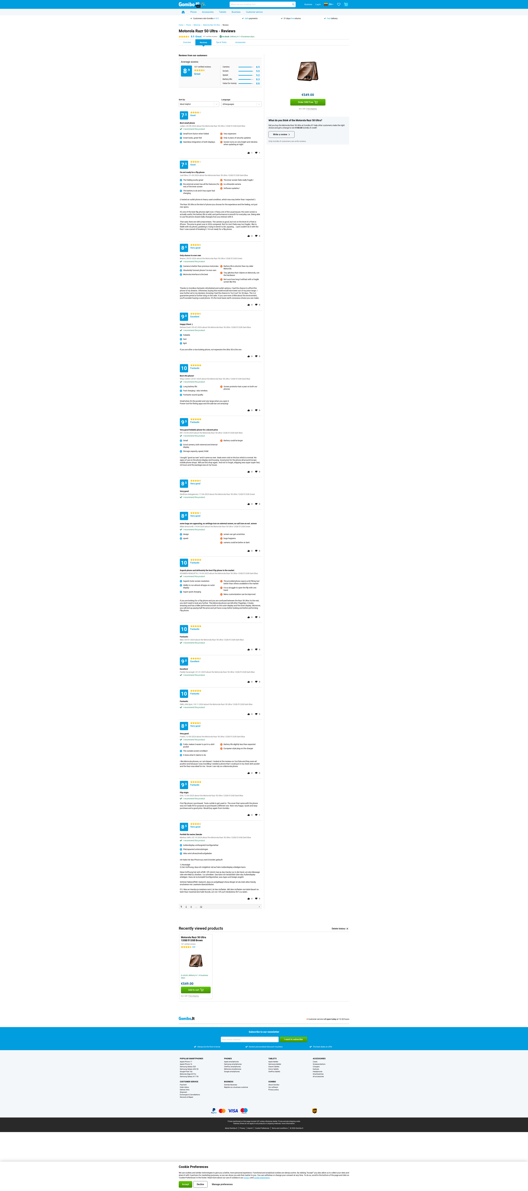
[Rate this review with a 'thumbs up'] (248, 153)
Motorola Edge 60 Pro (188, 1074)
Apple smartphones (231, 1062)
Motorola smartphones (232, 1069)
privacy (247, 1178)
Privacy (242, 1128)
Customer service (254, 12)
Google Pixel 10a (186, 1072)
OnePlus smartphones (232, 1067)
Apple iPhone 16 (186, 1064)
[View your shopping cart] (346, 4)
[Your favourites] (339, 4)
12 (201, 907)
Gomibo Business (230, 1085)
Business (236, 12)
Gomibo (272, 1082)
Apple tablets (273, 1062)
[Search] (293, 4)
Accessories (208, 12)
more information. (288, 1123)
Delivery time (184, 1090)
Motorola (197, 25)
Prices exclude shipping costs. (289, 1121)
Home (181, 25)
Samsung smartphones (233, 1064)
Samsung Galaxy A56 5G (189, 1069)
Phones (228, 1058)
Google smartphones (232, 1072)
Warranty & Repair (186, 1097)
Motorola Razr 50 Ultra (211, 25)
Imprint (250, 1128)
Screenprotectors (319, 1064)
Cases (315, 1062)
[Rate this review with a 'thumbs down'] (256, 153)
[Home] (183, 12)
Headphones (317, 1072)
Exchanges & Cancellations (190, 1095)
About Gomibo (273, 1085)
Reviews (226, 25)
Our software (273, 1087)
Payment (183, 1085)
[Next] (259, 906)
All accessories (318, 1077)
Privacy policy (273, 1090)
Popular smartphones (191, 1058)
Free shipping (312, 109)
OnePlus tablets (274, 1072)
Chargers (316, 1067)
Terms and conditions (280, 1128)
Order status (184, 1087)
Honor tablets (273, 1069)
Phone (193, 12)
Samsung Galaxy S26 (188, 1067)
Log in (318, 4)
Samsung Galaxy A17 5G (189, 1077)
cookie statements (262, 1178)
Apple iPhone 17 (186, 1062)
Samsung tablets (274, 1064)
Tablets (222, 12)
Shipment (183, 1092)
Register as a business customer (236, 1087)
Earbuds (316, 1069)
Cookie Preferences (262, 1128)
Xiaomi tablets (273, 1067)
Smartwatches (318, 1074)
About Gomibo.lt (231, 1128)
